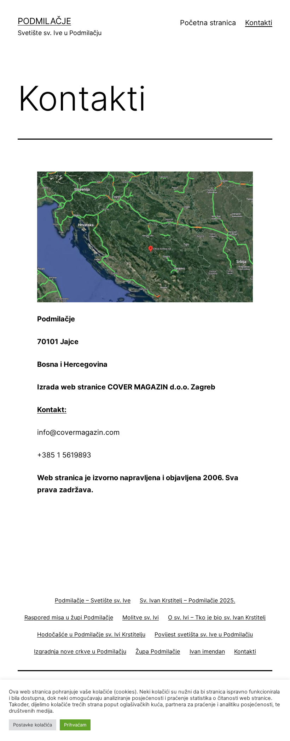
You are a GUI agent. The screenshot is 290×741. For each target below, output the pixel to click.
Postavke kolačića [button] (32, 725)
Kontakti (258, 22)
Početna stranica (208, 22)
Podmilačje (44, 21)
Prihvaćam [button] (75, 725)
